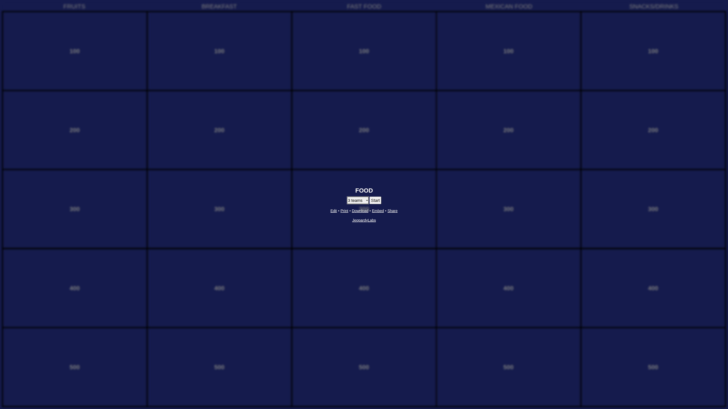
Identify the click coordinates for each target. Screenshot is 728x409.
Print (344, 211)
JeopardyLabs (364, 220)
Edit (333, 211)
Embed (378, 211)
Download (360, 211)
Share (393, 211)
